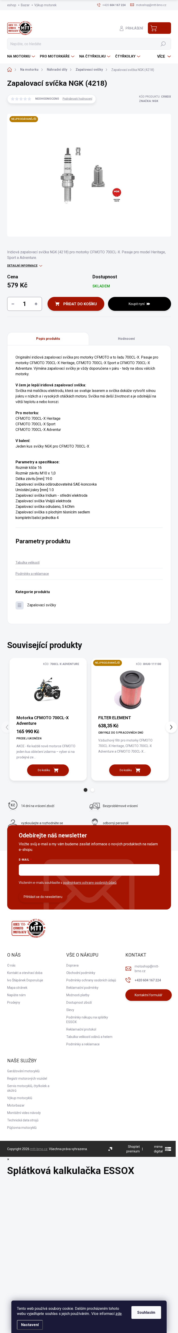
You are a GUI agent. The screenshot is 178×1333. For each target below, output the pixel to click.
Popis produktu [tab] (48, 338)
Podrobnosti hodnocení (77, 98)
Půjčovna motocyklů (22, 1127)
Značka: (148, 101)
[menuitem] (21, 56)
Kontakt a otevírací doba (24, 973)
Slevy (70, 1010)
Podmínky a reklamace (32, 574)
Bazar (25, 5)
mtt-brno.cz (39, 1149)
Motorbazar (16, 1105)
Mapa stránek (17, 987)
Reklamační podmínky (82, 987)
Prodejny (13, 1002)
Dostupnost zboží (79, 1002)
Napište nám (16, 995)
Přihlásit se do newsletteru (43, 897)
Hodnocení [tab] (126, 338)
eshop (11, 5)
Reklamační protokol (81, 1029)
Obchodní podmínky (80, 973)
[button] (85, 790)
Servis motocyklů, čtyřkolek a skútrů (28, 1088)
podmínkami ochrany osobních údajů (90, 882)
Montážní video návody (24, 1113)
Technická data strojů (22, 1120)
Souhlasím (146, 1312)
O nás (11, 965)
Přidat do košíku (80, 304)
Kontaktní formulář (148, 995)
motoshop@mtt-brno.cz (147, 968)
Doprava (72, 965)
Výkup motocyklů (19, 1098)
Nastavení (30, 1325)
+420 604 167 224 (148, 980)
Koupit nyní (137, 304)
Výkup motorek (45, 5)
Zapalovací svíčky (41, 605)
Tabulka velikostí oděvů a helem (89, 1037)
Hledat (163, 44)
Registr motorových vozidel (27, 1078)
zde (118, 1313)
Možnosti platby (77, 995)
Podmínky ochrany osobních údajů (91, 980)
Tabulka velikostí (28, 562)
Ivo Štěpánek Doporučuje (25, 980)
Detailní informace (22, 265)
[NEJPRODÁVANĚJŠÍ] (130, 689)
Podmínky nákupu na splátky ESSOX (87, 1019)
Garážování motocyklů (23, 1071)
